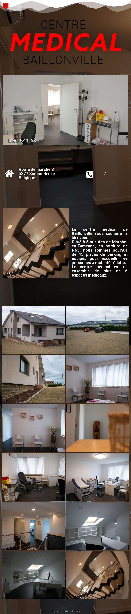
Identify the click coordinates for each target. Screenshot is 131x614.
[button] (5, 5)
